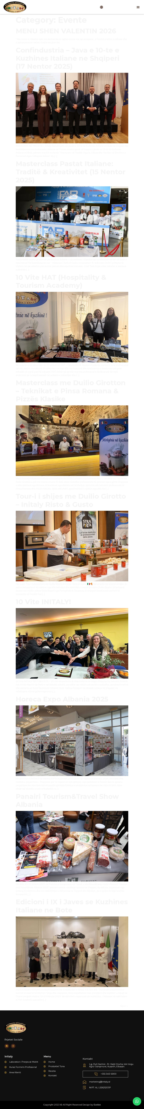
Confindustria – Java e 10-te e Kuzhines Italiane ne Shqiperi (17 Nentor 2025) (67, 58)
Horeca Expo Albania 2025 (62, 699)
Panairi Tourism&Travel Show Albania (67, 800)
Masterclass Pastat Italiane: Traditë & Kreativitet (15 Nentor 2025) (70, 172)
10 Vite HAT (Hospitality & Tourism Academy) (61, 281)
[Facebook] (6, 1046)
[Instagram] (13, 1046)
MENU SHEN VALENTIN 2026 (66, 31)
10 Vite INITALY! (43, 602)
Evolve (97, 1104)
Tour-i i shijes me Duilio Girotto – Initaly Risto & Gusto (71, 500)
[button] (138, 7)
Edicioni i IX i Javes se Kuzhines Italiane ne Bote (72, 906)
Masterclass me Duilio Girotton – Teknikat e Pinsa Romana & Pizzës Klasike (71, 391)
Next (124, 1005)
